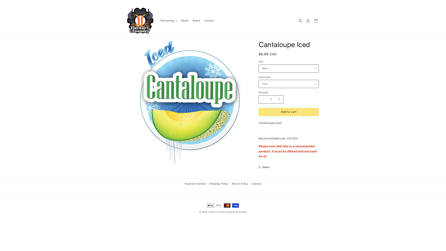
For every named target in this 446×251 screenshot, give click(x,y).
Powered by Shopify (236, 212)
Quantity (263, 92)
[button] (168, 20)
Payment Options (195, 183)
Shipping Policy (218, 183)
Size (261, 61)
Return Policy (240, 183)
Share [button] (265, 167)
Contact (256, 183)
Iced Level (264, 77)
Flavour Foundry (217, 212)
